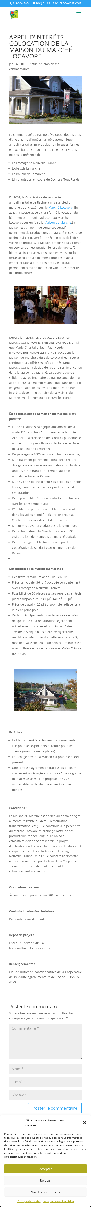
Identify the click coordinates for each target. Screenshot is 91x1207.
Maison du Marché (57, 222)
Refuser (45, 1180)
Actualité (36, 64)
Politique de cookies (29, 1201)
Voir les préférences (45, 1192)
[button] (85, 1123)
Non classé (51, 64)
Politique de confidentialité (58, 1201)
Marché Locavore (60, 207)
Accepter (45, 1169)
